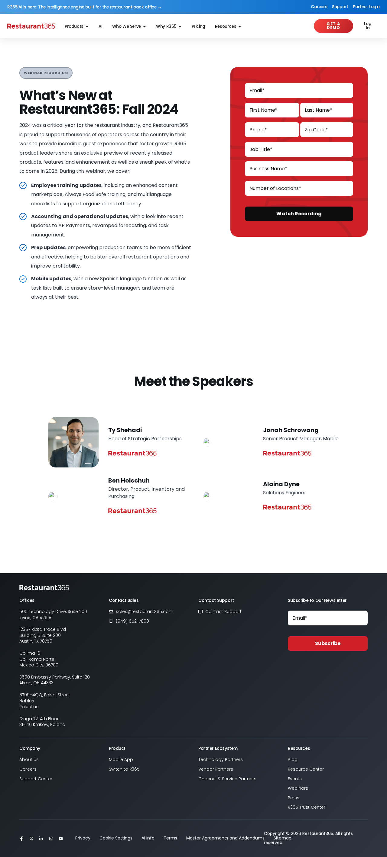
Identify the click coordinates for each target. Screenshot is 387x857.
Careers (319, 7)
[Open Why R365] (180, 26)
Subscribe (327, 643)
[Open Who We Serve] (144, 26)
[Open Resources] (240, 26)
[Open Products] (87, 26)
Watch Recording (299, 213)
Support (340, 7)
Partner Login (366, 7)
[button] (46, 73)
